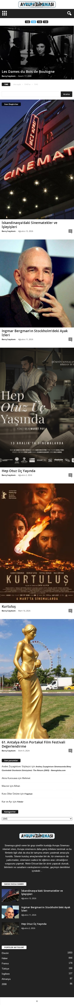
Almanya (6, 979)
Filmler (20, 802)
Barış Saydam (8, 76)
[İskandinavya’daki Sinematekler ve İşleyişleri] (37, 159)
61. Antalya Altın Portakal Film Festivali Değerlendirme (33, 744)
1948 (39, 22)
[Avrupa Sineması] (37, 4)
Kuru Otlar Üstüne (11, 793)
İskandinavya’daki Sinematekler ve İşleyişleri (29, 224)
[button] (68, 13)
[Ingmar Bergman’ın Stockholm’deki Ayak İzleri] (37, 283)
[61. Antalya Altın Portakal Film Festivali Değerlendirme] (37, 679)
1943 (27, 22)
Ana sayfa (17, 84)
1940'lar (27, 84)
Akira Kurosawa (9, 778)
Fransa (5, 963)
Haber (5, 958)
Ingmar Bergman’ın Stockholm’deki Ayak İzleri (35, 333)
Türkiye (5, 968)
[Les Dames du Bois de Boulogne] (37, 53)
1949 (45, 22)
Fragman (28, 794)
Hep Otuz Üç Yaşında (18, 471)
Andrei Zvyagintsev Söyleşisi (16, 766)
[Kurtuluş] (37, 543)
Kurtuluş (9, 606)
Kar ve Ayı (7, 801)
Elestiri (5, 953)
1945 (33, 22)
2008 (4, 984)
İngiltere (6, 974)
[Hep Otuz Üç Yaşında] (37, 407)
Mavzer (5, 786)
